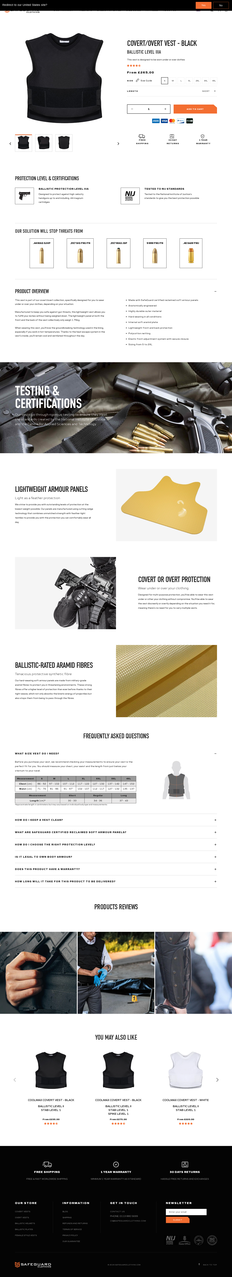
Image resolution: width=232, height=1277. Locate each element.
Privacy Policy (70, 1235)
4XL (214, 80)
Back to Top (209, 1265)
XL (189, 80)
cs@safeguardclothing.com (128, 1221)
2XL (197, 80)
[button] (134, 65)
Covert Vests (22, 1211)
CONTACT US (117, 1211)
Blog (65, 1211)
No (221, 5)
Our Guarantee (71, 1241)
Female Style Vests (26, 1235)
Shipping (67, 1217)
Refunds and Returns (75, 1223)
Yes (204, 5)
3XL (206, 80)
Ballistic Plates (24, 1229)
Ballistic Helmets (25, 1223)
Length (132, 91)
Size (130, 81)
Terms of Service (72, 1229)
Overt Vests (22, 1217)
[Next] (217, 1080)
